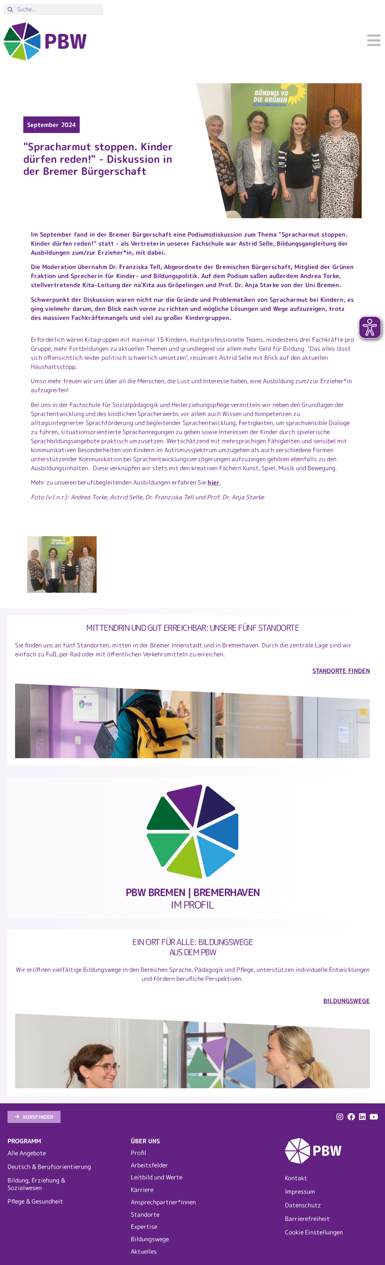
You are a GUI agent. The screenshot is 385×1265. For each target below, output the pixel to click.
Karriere (142, 1189)
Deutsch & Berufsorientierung (49, 1167)
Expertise (144, 1226)
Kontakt (296, 1178)
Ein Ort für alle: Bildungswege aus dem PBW (192, 947)
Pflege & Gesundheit (35, 1201)
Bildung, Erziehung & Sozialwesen (36, 1184)
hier (214, 482)
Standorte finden (341, 671)
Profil (138, 1153)
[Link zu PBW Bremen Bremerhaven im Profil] (192, 832)
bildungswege (346, 1001)
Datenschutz (303, 1205)
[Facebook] (351, 1117)
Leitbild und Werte (156, 1177)
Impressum (300, 1191)
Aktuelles (144, 1251)
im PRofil (193, 898)
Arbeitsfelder (149, 1165)
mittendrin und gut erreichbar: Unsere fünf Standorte (192, 627)
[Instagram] (340, 1117)
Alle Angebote (27, 1153)
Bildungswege (150, 1239)
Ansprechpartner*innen (163, 1202)
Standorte (145, 1214)
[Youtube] (373, 1117)
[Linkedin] (362, 1117)
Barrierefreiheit (307, 1219)
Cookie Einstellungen (314, 1232)
